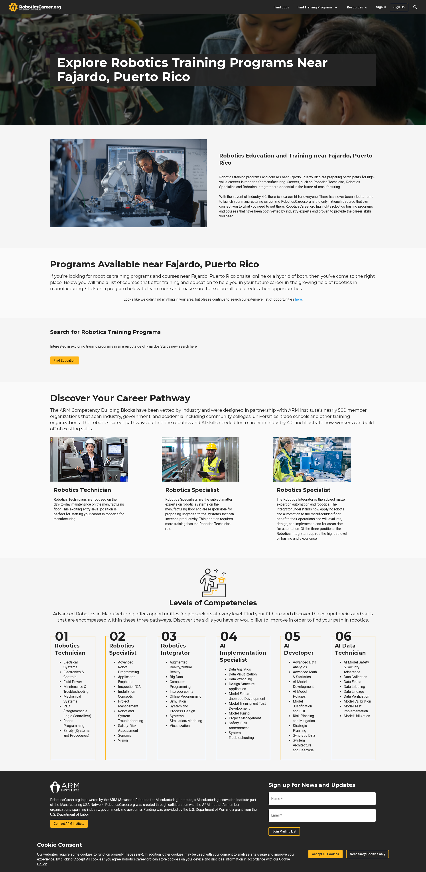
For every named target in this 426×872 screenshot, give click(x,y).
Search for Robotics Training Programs (105, 332)
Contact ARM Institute (69, 823)
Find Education (64, 360)
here (298, 299)
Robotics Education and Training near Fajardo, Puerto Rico (296, 159)
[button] (415, 7)
